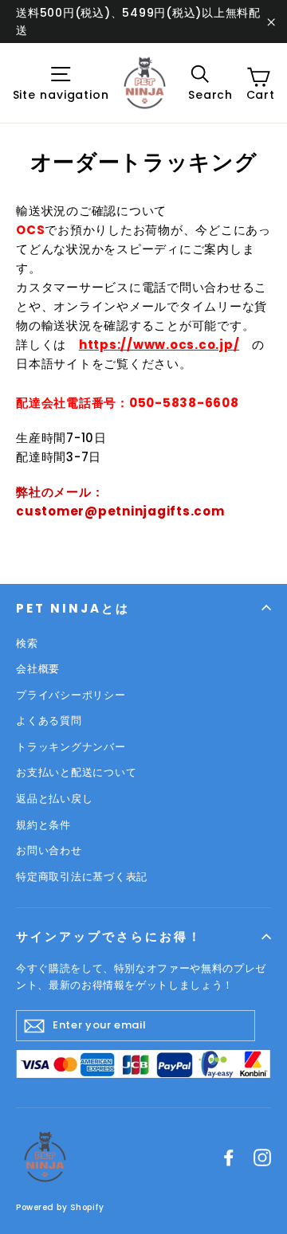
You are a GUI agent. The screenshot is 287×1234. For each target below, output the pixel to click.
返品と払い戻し (54, 798)
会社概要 (38, 668)
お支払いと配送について (76, 772)
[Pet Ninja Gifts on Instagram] (262, 1156)
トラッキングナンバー (71, 746)
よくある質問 (49, 720)
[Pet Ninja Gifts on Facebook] (229, 1156)
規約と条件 (43, 824)
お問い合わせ (49, 850)
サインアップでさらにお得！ (109, 936)
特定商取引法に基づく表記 (81, 876)
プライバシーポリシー (71, 695)
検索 (27, 643)
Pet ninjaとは (73, 608)
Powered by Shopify (60, 1207)
